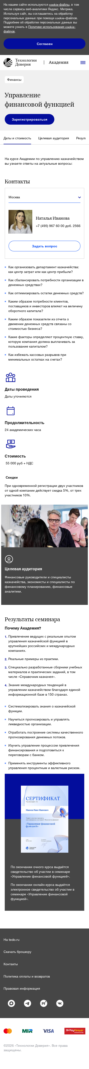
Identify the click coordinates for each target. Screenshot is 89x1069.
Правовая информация (22, 988)
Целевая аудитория (53, 138)
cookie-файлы (59, 4)
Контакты (11, 964)
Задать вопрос (44, 246)
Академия (58, 62)
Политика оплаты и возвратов (27, 976)
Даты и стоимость (17, 138)
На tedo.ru (11, 940)
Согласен (44, 44)
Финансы (14, 79)
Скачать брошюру (17, 952)
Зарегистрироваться (29, 119)
